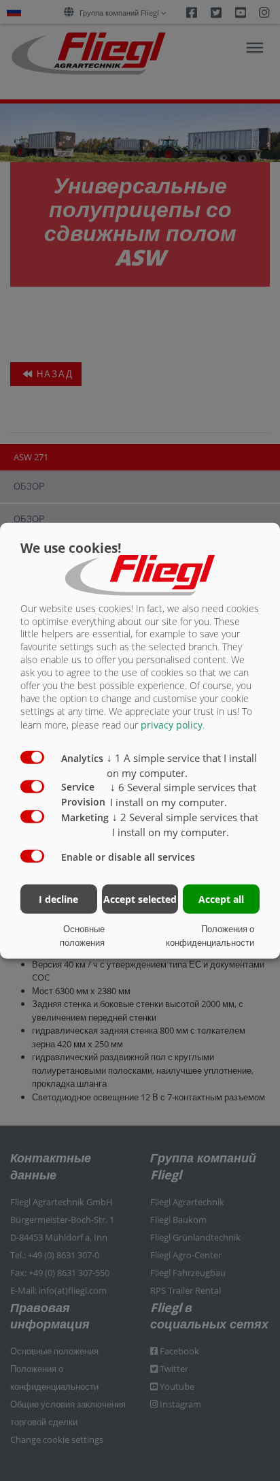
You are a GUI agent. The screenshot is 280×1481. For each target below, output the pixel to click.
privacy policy (172, 724)
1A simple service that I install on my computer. (182, 765)
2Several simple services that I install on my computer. (185, 824)
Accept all (221, 899)
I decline (58, 899)
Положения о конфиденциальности (210, 936)
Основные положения (82, 936)
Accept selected (140, 899)
